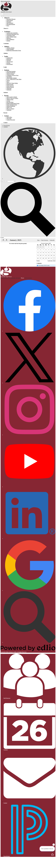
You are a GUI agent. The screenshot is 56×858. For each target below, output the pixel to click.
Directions (8, 21)
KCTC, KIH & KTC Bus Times (13, 79)
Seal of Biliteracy (10, 39)
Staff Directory (9, 23)
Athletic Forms (9, 99)
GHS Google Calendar (11, 97)
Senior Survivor (10, 85)
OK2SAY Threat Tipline (12, 83)
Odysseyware (9, 61)
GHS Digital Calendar (11, 78)
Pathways (8, 38)
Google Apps (9, 57)
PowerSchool (9, 64)
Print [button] (38, 240)
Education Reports (10, 24)
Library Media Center (11, 36)
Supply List (9, 107)
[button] (7, 17)
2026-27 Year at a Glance (12, 98)
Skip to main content (5, 1)
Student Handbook (10, 72)
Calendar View (51, 261)
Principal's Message (10, 19)
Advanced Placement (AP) (12, 34)
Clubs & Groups (10, 74)
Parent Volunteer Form (11, 104)
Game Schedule (10, 49)
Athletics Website (10, 47)
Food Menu (9, 76)
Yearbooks (8, 89)
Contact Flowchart (10, 119)
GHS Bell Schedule (11, 71)
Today (38, 261)
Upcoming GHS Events (43, 265)
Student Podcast (10, 87)
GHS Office (9, 117)
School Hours (9, 20)
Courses (8, 100)
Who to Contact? (10, 108)
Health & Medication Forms (12, 103)
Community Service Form (12, 75)
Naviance (8, 60)
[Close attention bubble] (53, 845)
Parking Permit (9, 84)
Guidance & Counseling (12, 32)
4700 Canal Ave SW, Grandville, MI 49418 (11, 278)
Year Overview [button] (44, 240)
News (7, 25)
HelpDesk (8, 59)
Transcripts (8, 88)
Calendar (6, 126)
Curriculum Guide (10, 35)
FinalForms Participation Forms (13, 50)
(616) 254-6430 (28, 278)
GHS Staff (8, 118)
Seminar (8, 40)
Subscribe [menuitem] (52, 240)
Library (8, 80)
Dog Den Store (9, 102)
